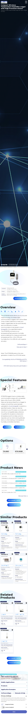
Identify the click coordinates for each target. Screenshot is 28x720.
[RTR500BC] (7, 611)
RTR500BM (5, 630)
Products (5, 267)
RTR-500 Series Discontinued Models (15, 366)
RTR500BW (19, 603)
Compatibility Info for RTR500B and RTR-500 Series (14, 360)
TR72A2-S (4, 554)
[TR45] (21, 562)
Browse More (23, 496)
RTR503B (18, 523)
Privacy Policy (3, 701)
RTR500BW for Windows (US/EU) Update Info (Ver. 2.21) (14, 487)
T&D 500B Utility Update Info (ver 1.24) (11, 473)
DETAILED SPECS (20, 298)
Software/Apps (21, 344)
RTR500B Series (13, 264)
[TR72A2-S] (7, 562)
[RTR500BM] (7, 638)
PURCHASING (19, 427)
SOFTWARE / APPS (14, 500)
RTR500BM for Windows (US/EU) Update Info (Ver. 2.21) (14, 483)
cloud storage (13, 406)
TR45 (17, 554)
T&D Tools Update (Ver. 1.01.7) (9, 492)
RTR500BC (4, 603)
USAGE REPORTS (14, 505)
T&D (2, 267)
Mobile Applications (7, 682)
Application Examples (8, 689)
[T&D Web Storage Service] (9, 676)
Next (27, 449)
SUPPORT (7, 427)
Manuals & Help (21, 347)
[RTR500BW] (21, 611)
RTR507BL (4, 523)
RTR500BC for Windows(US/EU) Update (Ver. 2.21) (14, 478)
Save (14, 711)
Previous (1, 449)
